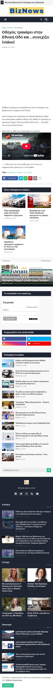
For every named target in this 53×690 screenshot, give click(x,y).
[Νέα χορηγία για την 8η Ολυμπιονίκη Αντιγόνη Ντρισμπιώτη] (8, 415)
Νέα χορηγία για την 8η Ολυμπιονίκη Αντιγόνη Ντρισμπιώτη (31, 414)
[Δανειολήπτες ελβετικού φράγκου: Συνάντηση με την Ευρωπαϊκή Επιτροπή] (8, 553)
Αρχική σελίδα (7, 27)
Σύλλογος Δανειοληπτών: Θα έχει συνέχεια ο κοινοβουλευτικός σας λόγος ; (33, 513)
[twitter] (39, 339)
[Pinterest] (30, 178)
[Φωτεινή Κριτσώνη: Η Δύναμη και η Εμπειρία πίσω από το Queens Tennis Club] (14, 575)
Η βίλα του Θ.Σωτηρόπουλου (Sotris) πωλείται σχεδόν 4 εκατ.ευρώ (30, 361)
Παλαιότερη (45, 261)
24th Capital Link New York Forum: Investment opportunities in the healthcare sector (33, 644)
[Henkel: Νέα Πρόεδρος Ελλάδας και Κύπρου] (39, 575)
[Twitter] (21, 178)
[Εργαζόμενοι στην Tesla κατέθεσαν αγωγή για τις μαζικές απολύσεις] (39, 201)
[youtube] (37, 494)
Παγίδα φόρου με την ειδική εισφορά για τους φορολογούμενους (32, 382)
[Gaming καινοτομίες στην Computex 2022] (8, 426)
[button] (46, 2)
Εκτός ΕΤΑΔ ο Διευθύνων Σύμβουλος (38, 614)
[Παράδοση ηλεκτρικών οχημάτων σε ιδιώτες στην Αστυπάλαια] (13, 232)
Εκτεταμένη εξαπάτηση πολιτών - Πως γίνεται (31, 455)
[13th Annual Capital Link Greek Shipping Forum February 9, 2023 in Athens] (8, 635)
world (29, 172)
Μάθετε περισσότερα (14, 680)
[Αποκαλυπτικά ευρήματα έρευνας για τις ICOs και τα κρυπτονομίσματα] (8, 374)
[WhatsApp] (25, 178)
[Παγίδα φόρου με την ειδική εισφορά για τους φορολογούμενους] (8, 384)
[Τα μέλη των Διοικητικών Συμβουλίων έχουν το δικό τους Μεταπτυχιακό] (8, 395)
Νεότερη (6, 261)
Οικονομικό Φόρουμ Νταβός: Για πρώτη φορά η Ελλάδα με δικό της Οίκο (32, 445)
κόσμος (19, 172)
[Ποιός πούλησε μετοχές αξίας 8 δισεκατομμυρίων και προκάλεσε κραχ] (8, 436)
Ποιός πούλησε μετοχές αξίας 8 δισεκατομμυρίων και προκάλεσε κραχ (32, 435)
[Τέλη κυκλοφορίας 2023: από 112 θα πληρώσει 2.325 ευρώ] (13, 201)
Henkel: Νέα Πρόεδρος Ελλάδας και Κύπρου (37, 585)
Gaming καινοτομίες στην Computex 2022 (33, 423)
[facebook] (14, 339)
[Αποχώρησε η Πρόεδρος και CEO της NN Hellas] (14, 604)
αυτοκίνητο (18, 27)
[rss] (32, 494)
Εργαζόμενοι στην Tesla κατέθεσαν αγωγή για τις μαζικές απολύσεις (39, 214)
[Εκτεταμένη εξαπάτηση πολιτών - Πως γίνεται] (8, 457)
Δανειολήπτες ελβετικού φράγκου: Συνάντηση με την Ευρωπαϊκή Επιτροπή (32, 552)
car (25, 172)
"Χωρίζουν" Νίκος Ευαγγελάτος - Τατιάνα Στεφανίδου (32, 403)
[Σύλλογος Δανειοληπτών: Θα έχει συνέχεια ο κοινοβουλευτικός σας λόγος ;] (8, 514)
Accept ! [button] (8, 685)
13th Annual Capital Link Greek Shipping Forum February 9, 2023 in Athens (32, 633)
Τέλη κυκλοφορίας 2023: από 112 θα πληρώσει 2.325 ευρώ (13, 213)
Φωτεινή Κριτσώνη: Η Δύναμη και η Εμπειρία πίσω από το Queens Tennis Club (24, 2)
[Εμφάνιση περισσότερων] (40, 178)
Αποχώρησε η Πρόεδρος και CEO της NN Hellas (13, 614)
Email (6, 310)
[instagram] (14, 343)
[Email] (35, 178)
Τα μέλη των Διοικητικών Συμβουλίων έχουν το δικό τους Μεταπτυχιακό (31, 393)
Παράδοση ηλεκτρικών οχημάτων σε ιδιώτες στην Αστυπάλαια (13, 245)
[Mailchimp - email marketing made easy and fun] (33, 319)
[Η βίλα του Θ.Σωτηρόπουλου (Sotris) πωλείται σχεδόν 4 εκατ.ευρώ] (8, 363)
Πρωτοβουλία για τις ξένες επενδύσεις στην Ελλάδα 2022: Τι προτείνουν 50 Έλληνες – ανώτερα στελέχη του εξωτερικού (31, 525)
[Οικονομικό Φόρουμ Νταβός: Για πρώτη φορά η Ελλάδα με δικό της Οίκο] (8, 447)
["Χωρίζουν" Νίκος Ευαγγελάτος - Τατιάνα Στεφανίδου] (8, 405)
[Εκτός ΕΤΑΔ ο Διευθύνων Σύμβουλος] (39, 604)
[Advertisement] (26, 77)
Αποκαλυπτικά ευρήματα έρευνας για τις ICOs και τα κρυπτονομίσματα (32, 372)
